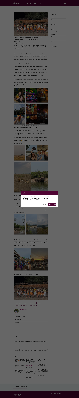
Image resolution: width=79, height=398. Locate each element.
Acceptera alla (52, 204)
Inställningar (44, 204)
